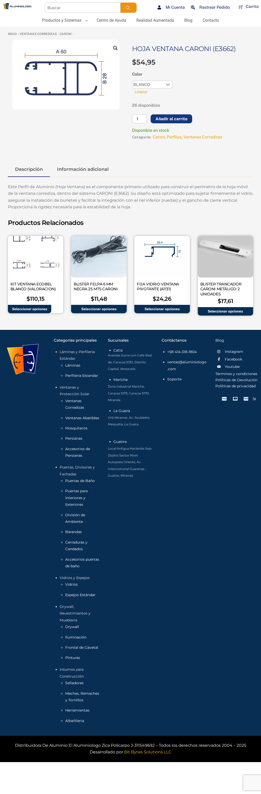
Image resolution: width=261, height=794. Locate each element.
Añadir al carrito (171, 118)
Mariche (120, 379)
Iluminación (75, 637)
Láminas (72, 365)
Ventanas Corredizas (38, 34)
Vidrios (71, 584)
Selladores (74, 683)
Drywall (72, 626)
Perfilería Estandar (81, 375)
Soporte (174, 379)
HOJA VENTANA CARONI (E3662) (184, 49)
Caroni (65, 34)
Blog (188, 20)
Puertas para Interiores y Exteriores (76, 498)
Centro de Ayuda (111, 20)
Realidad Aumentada (155, 20)
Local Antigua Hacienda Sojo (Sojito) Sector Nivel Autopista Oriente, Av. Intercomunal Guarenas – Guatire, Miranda (130, 462)
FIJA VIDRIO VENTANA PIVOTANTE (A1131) (158, 287)
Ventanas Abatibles (82, 418)
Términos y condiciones (236, 373)
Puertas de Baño (80, 480)
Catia (118, 350)
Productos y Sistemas (61, 20)
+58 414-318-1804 (182, 352)
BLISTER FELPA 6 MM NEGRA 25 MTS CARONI (96, 287)
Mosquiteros (76, 428)
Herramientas (77, 710)
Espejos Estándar (80, 595)
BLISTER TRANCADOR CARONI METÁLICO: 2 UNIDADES (220, 289)
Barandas (73, 532)
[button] (115, 48)
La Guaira (121, 410)
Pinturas (72, 657)
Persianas (73, 438)
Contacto (211, 20)
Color (137, 74)
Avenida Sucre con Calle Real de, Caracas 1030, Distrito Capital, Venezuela (130, 362)
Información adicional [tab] (83, 169)
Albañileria (74, 720)
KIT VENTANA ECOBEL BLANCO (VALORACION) (33, 287)
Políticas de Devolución (236, 380)
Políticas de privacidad (235, 386)
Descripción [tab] (29, 169)
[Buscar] (128, 8)
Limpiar (141, 92)
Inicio (12, 34)
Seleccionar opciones (29, 309)
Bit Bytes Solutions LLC (147, 752)
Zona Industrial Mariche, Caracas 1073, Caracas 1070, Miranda (129, 393)
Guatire (120, 441)
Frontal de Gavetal (81, 647)
